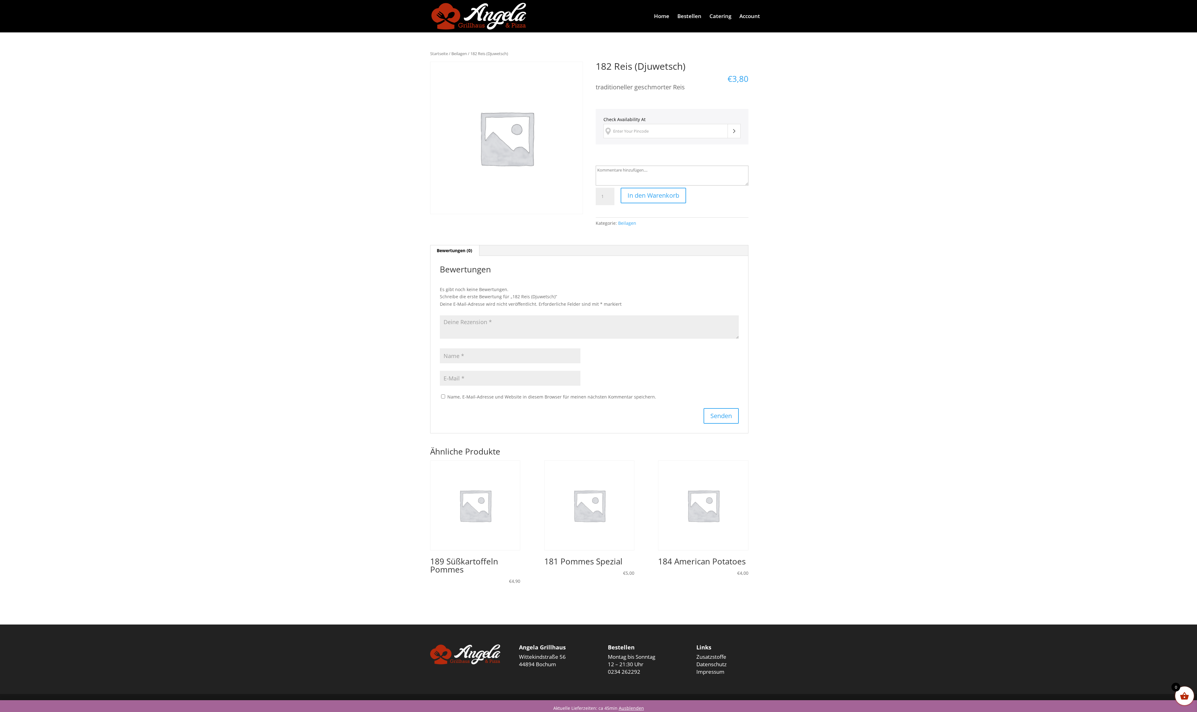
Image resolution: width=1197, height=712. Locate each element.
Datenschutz (711, 664)
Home (661, 17)
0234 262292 (624, 671)
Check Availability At (624, 119)
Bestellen (689, 17)
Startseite (439, 53)
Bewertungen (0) (454, 250)
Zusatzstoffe (711, 656)
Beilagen (459, 53)
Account (749, 17)
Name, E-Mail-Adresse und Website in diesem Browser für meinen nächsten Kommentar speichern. (551, 397)
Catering (720, 17)
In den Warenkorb (653, 195)
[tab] (454, 250)
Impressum (710, 671)
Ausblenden (631, 708)
